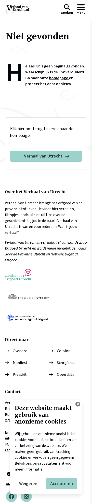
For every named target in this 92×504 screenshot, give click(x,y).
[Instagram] (26, 496)
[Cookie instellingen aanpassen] (77, 404)
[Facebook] (11, 496)
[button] (67, 10)
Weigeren (28, 484)
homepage (59, 78)
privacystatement (49, 463)
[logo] (17, 10)
